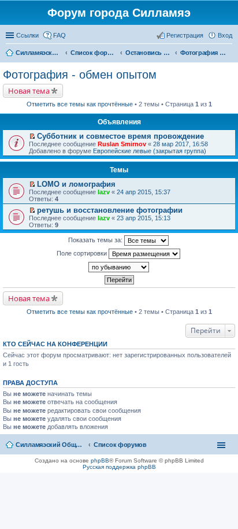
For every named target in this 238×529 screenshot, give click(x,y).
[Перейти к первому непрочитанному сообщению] (32, 136)
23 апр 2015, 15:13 (143, 217)
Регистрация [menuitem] (184, 35)
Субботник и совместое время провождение (120, 136)
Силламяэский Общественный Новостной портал (50, 444)
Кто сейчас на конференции (55, 344)
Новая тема (29, 91)
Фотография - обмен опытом (80, 74)
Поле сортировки (83, 253)
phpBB (100, 460)
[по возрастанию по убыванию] (119, 267)
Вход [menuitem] (225, 35)
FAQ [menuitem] (59, 35)
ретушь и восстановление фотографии (110, 210)
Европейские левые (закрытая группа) (149, 150)
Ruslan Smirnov (122, 143)
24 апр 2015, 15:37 (143, 191)
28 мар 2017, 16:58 (180, 143)
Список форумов (120, 444)
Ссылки (27, 35)
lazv (104, 191)
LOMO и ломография (76, 184)
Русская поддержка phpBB (119, 467)
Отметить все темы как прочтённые (80, 104)
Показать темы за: (96, 239)
